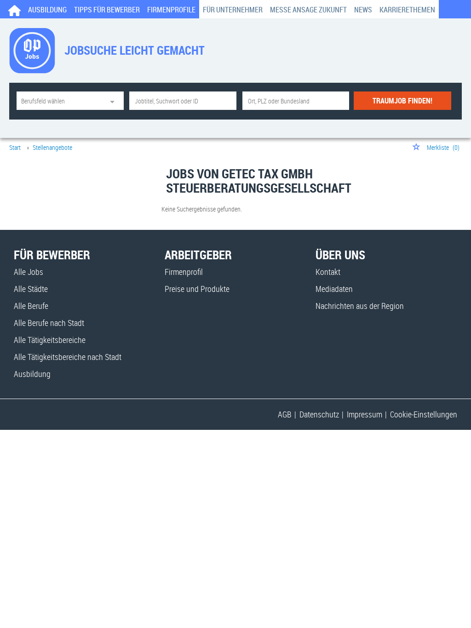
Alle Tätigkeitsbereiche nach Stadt (67, 356)
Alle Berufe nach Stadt (49, 322)
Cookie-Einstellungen (423, 414)
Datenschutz (319, 414)
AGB (285, 414)
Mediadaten (334, 288)
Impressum (364, 414)
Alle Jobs (28, 271)
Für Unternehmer (233, 10)
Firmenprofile (171, 10)
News (363, 10)
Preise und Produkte (197, 288)
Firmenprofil (184, 271)
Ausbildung (47, 10)
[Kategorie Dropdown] (114, 100)
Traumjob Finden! (402, 101)
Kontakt (328, 271)
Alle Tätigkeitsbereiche (50, 339)
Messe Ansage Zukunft (308, 10)
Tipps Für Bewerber (107, 10)
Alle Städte (31, 288)
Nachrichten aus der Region (360, 305)
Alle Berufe (31, 305)
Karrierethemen (407, 10)
